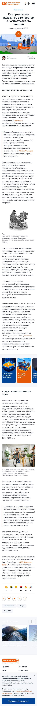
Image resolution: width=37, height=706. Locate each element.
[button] (30, 621)
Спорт (22, 606)
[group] (14, 638)
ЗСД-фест (7, 610)
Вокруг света (23, 670)
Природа (5, 667)
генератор (18, 120)
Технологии (18, 10)
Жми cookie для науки (18, 701)
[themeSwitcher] (28, 3)
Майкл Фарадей (26, 151)
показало (28, 336)
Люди (4, 670)
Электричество (9, 606)
